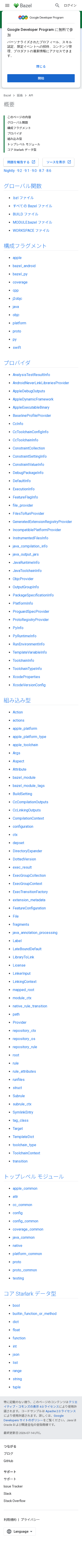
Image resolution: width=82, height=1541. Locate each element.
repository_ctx (24, 1030)
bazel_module (24, 777)
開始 (41, 78)
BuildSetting (22, 794)
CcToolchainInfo (25, 440)
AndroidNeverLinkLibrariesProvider (41, 383)
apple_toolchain (25, 745)
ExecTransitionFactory (30, 892)
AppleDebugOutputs (29, 391)
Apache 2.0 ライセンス (61, 1411)
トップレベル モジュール (34, 1177)
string (17, 1379)
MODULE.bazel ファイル (32, 222)
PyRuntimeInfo (24, 636)
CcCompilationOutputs (30, 802)
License (19, 965)
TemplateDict (23, 1137)
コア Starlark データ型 (30, 1294)
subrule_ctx (22, 1104)
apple (17, 258)
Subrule (19, 1096)
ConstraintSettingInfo (30, 456)
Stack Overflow (15, 1501)
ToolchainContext (26, 1153)
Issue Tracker (13, 1486)
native (17, 1245)
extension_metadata (29, 900)
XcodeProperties (26, 677)
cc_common (22, 1205)
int (15, 1346)
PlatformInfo (23, 603)
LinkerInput (22, 973)
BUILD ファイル (25, 214)
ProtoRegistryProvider (31, 620)
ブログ (8, 1454)
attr (15, 1196)
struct (17, 1088)
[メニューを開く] (7, 5)
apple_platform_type (29, 737)
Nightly (9, 171)
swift (17, 347)
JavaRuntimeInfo (26, 562)
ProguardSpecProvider (31, 611)
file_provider (23, 505)
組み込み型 (17, 700)
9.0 (34, 171)
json (16, 1354)
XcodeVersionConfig (29, 685)
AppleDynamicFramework (33, 399)
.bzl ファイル (23, 198)
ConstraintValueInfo (28, 464)
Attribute (19, 769)
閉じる (41, 66)
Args (16, 753)
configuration (23, 826)
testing (18, 1278)
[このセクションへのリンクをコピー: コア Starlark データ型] (62, 1294)
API (31, 95)
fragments (21, 924)
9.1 (27, 171)
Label (17, 941)
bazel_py (20, 274)
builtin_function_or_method (34, 1313)
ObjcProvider (23, 579)
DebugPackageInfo (28, 473)
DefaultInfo (22, 481)
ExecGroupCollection (29, 875)
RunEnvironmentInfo (29, 644)
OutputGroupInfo (26, 587)
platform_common (27, 1254)
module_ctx (22, 998)
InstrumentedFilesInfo (30, 538)
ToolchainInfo (23, 660)
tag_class (20, 1120)
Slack (7, 1493)
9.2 (19, 171)
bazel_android (24, 266)
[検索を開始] (57, 5)
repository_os (24, 1039)
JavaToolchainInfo (27, 571)
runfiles (19, 1079)
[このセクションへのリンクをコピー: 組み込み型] (36, 701)
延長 (20, 95)
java (16, 307)
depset (18, 843)
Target (18, 1128)
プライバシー (30, 1519)
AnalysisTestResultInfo (31, 375)
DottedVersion (24, 859)
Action (18, 712)
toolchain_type (24, 1145)
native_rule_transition (30, 1006)
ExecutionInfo (24, 489)
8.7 (41, 171)
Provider (19, 1022)
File (16, 916)
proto (17, 331)
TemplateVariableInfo (30, 652)
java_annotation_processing (35, 932)
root (16, 1055)
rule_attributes (24, 1071)
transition (20, 1161)
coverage (20, 282)
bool (16, 1305)
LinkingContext (24, 981)
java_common (24, 1237)
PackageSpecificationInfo (33, 595)
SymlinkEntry (23, 1112)
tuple (17, 1387)
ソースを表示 (58, 162)
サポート (10, 1479)
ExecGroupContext (27, 884)
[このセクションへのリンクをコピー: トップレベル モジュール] (69, 1177)
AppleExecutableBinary (31, 407)
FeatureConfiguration (29, 908)
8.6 (48, 171)
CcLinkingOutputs (27, 810)
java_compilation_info (30, 546)
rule (16, 1063)
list (15, 1362)
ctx (15, 835)
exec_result (22, 867)
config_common (25, 1221)
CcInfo (18, 424)
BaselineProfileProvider (32, 415)
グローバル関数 (22, 186)
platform (19, 323)
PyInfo (18, 628)
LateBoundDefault (27, 949)
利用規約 (10, 1519)
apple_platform (25, 728)
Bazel (7, 95)
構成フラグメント (25, 246)
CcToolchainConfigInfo (31, 432)
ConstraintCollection (29, 448)
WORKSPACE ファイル (31, 230)
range (17, 1371)
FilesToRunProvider (28, 513)
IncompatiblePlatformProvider (37, 530)
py (15, 339)
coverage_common (28, 1229)
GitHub (8, 1461)
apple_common (25, 1188)
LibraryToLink (23, 957)
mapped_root (23, 990)
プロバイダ (17, 363)
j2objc (17, 298)
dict (16, 1322)
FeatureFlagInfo (25, 497)
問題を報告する (21, 162)
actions (18, 720)
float (16, 1330)
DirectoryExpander (27, 851)
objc (16, 315)
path (16, 1014)
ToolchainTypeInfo (27, 669)
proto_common (25, 1270)
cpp (16, 290)
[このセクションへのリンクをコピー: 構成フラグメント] (52, 246)
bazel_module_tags (29, 786)
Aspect (18, 761)
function (19, 1338)
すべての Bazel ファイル (32, 206)
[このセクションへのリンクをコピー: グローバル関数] (47, 186)
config (18, 1213)
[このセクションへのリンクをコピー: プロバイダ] (36, 363)
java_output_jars (26, 554)
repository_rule (25, 1047)
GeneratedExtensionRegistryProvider (42, 522)
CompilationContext (28, 818)
